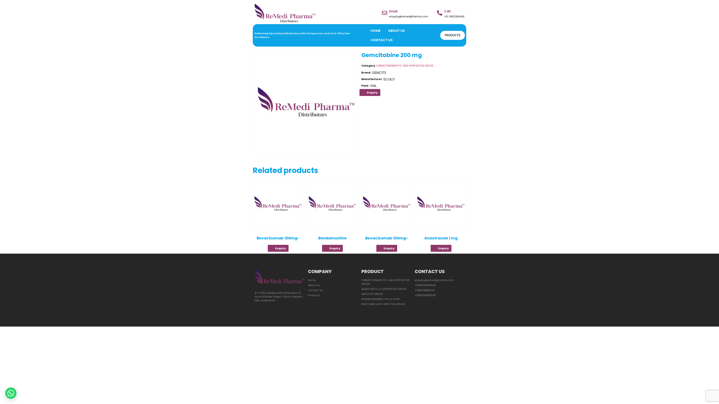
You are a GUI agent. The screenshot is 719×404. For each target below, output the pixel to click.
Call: (447, 11)
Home (376, 30)
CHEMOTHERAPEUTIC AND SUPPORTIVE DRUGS (404, 66)
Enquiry (372, 92)
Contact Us (382, 40)
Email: (393, 11)
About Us (396, 30)
